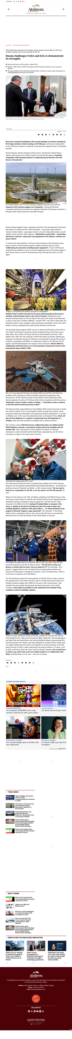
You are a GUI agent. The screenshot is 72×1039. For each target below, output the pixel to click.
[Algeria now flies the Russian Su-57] (10, 906)
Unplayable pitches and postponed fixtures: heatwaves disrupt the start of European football (24, 814)
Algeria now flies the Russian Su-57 (22, 905)
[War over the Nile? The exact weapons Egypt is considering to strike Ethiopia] (10, 920)
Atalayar (8, 45)
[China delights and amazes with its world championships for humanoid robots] (10, 797)
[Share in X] (50, 134)
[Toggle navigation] (8, 9)
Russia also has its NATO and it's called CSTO (22, 64)
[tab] (33, 963)
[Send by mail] (38, 134)
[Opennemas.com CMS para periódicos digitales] (36, 1022)
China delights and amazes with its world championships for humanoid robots (25, 798)
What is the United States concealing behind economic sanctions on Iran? (25, 830)
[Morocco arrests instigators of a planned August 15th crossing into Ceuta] (10, 913)
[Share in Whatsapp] (64, 134)
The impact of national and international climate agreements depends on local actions (24, 806)
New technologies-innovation (21, 45)
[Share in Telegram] (57, 134)
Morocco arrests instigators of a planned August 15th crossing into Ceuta (24, 913)
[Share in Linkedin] (61, 134)
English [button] (9, 1)
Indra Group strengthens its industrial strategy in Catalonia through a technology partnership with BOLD (36, 956)
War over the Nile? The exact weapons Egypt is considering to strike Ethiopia (23, 921)
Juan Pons (8, 129)
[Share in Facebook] (46, 134)
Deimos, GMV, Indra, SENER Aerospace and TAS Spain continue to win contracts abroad (34, 67)
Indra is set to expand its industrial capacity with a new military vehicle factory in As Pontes (14, 956)
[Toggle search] (63, 9)
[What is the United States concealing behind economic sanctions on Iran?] (10, 831)
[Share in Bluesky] (53, 134)
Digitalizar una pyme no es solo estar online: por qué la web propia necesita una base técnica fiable (56, 956)
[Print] (42, 134)
